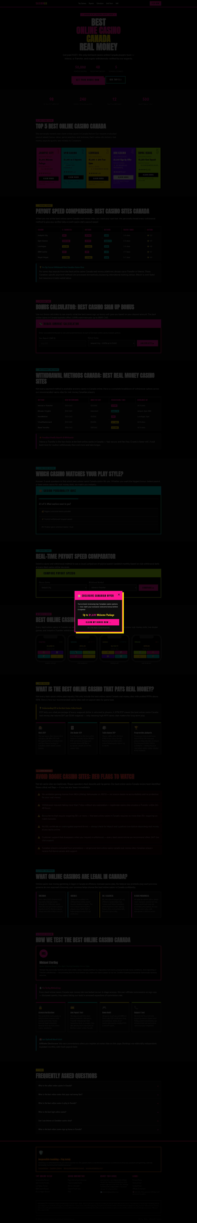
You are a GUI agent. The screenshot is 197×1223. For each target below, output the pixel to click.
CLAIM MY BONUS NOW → (98, 622)
